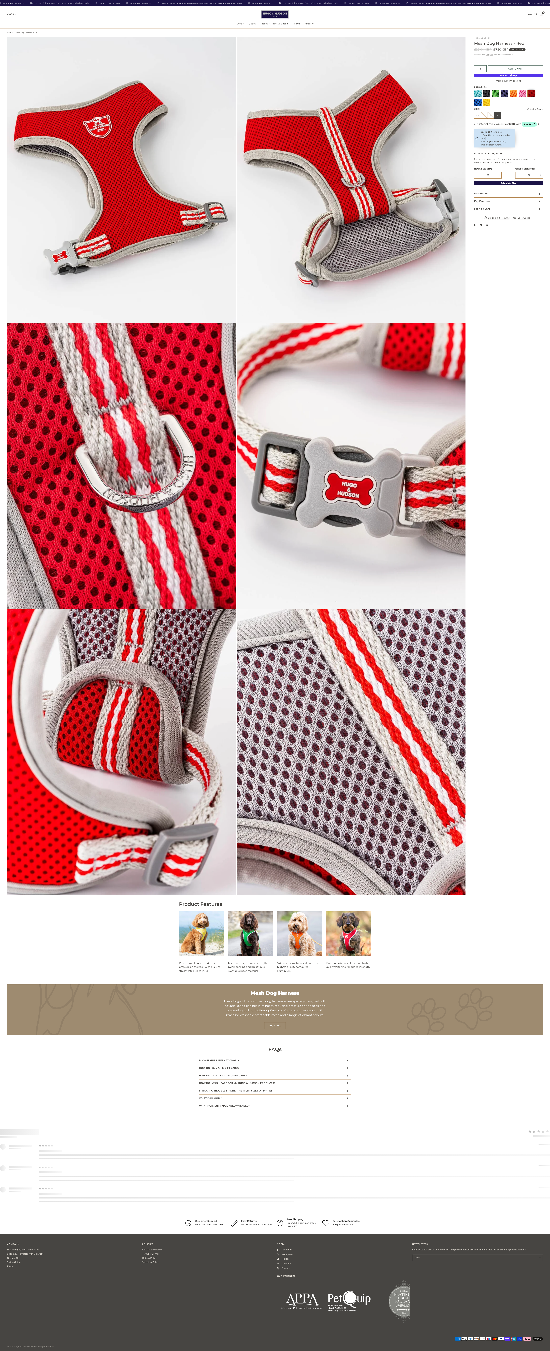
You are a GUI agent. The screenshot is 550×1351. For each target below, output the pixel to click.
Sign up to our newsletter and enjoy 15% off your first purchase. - (268, 3)
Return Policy (149, 1324)
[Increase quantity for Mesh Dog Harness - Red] (484, 75)
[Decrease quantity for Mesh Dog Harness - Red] (476, 75)
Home (9, 33)
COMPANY (13, 1310)
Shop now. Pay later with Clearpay (25, 1320)
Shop (239, 23)
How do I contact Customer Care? (223, 1075)
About (308, 23)
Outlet (252, 23)
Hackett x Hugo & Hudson (274, 23)
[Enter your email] (540, 1323)
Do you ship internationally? (220, 1060)
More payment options (508, 87)
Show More (118, 1205)
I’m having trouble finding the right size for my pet (235, 1090)
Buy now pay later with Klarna (23, 1315)
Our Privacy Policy (152, 1315)
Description (481, 200)
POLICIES (147, 1310)
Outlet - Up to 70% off (79, 3)
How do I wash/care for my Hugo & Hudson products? (237, 1083)
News (297, 23)
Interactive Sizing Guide (488, 160)
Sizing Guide (13, 1328)
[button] (58, 1147)
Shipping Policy (150, 1328)
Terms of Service (151, 1320)
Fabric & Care (482, 215)
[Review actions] (96, 1179)
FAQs (10, 1332)
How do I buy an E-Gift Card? (219, 1068)
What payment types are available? (224, 1106)
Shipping (489, 55)
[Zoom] (230, 43)
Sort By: (520, 1169)
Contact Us (13, 1324)
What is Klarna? (210, 1098)
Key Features (482, 207)
